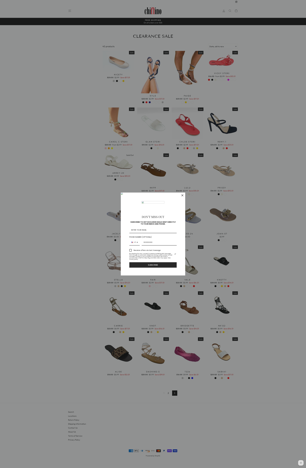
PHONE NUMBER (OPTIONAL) (140, 237)
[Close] (182, 195)
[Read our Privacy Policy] (175, 254)
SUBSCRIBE (153, 265)
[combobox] (134, 242)
